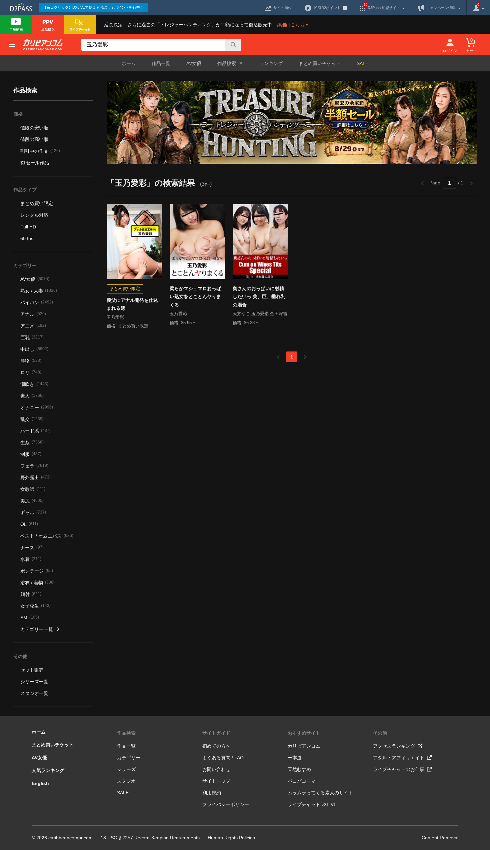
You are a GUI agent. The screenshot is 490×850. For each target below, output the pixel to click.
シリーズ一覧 (34, 681)
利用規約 (211, 792)
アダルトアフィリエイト (398, 757)
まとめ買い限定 (36, 203)
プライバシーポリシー (225, 804)
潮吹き (34, 384)
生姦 (32, 442)
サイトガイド (216, 733)
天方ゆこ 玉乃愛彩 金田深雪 (260, 313)
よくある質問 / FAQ (223, 757)
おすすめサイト (304, 733)
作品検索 (126, 733)
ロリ (30, 372)
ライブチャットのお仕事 (398, 769)
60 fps (26, 238)
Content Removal (440, 837)
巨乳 (32, 337)
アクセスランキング (394, 746)
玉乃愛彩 (115, 317)
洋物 (30, 360)
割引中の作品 (40, 151)
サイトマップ (216, 781)
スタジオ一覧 (34, 693)
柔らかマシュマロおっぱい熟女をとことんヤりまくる (195, 296)
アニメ (33, 325)
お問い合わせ (216, 769)
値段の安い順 (34, 127)
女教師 (32, 489)
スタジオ (126, 781)
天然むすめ (299, 769)
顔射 (30, 594)
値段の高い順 (34, 139)
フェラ (34, 466)
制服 (30, 454)
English (40, 783)
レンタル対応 (34, 215)
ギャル (33, 512)
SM (29, 617)
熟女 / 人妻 (38, 290)
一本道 (295, 757)
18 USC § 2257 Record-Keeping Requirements (150, 837)
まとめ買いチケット (320, 63)
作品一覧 (161, 63)
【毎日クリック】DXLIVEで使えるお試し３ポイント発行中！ (93, 7)
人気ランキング (48, 770)
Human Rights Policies (231, 837)
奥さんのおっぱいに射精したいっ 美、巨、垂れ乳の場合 (259, 296)
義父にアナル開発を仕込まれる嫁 (132, 304)
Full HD (28, 226)
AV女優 (193, 63)
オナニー (36, 407)
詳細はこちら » (293, 24)
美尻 (32, 501)
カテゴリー (128, 757)
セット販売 (32, 670)
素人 (32, 395)
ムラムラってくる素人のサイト (320, 792)
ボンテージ (36, 571)
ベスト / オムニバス (46, 536)
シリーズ (126, 769)
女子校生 (35, 606)
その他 (380, 733)
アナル (33, 314)
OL (29, 524)
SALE (362, 63)
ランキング (271, 63)
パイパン (36, 302)
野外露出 (35, 477)
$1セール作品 (34, 162)
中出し (34, 349)
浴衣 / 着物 (37, 582)
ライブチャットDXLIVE (312, 804)
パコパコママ (302, 781)
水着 (30, 559)
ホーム (129, 63)
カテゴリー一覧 (36, 629)
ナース (32, 547)
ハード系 (35, 431)
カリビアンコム (304, 746)
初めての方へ (216, 746)
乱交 (32, 419)
